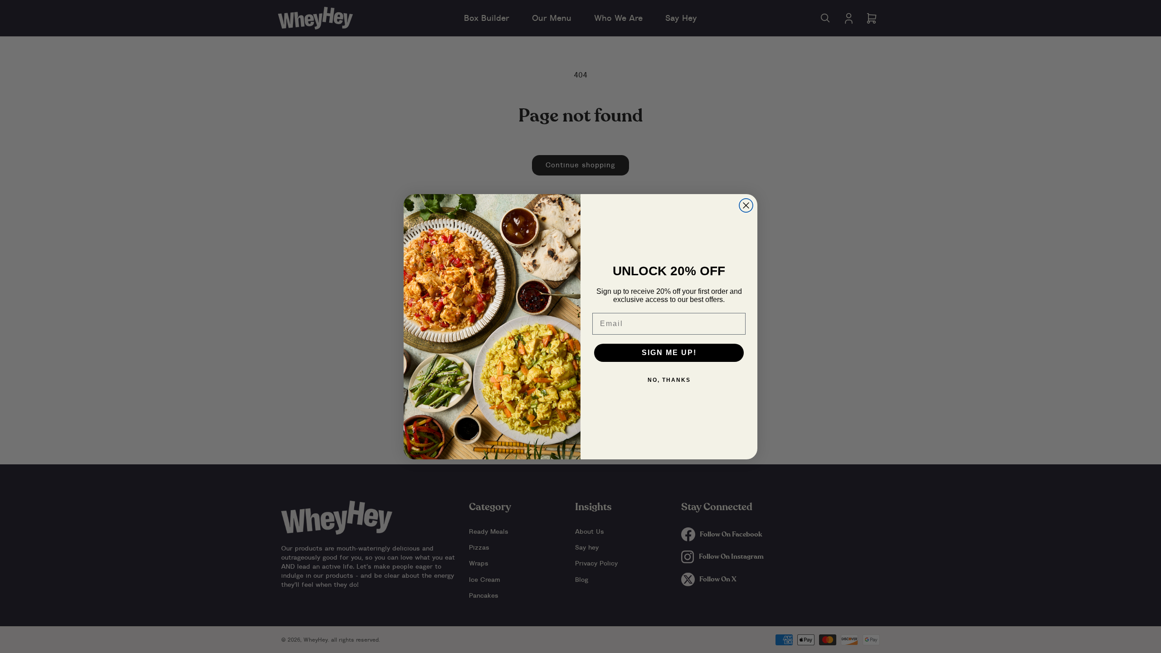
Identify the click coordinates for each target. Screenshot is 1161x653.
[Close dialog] (746, 205)
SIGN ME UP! (669, 352)
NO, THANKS (669, 380)
